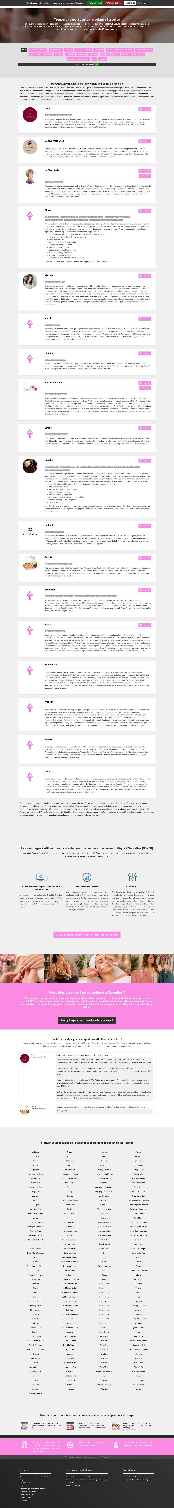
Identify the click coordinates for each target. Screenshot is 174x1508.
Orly (104, 1253)
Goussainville (70, 1222)
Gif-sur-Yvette (69, 1213)
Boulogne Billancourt (35, 1227)
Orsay (104, 1257)
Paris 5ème (104, 1350)
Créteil (35, 1363)
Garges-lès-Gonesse (70, 1200)
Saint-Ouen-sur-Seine (138, 1235)
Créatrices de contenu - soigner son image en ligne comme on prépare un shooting (137, 1425)
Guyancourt (69, 1227)
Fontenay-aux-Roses (70, 1174)
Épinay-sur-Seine (35, 1393)
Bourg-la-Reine (35, 1231)
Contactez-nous (25, 1498)
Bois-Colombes (35, 1209)
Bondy (35, 1218)
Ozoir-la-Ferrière (104, 1266)
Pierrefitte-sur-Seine (104, 1371)
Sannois (138, 1240)
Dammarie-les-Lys (35, 1367)
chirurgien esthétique (38, 50)
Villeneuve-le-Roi (138, 1345)
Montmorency (104, 1196)
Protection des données (28, 1492)
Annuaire (23, 1477)
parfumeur (93, 54)
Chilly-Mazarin (35, 1310)
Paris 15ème (104, 1306)
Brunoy (35, 1244)
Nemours (104, 1218)
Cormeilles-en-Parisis (35, 1350)
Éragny (69, 1152)
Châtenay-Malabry (35, 1279)
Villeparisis (138, 1354)
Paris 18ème (104, 1319)
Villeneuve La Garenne (138, 1341)
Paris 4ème (104, 1345)
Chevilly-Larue (35, 1306)
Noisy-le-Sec (104, 1249)
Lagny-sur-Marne (69, 1266)
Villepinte (138, 1358)
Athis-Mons (35, 1178)
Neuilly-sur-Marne (104, 1227)
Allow (96, 65)
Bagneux (35, 1192)
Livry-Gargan (70, 1350)
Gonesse (70, 1218)
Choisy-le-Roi (35, 1314)
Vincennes (138, 1376)
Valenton (138, 1310)
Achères (35, 1152)
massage (81, 54)
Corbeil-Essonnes (35, 1345)
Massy (69, 1385)
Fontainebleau (70, 1170)
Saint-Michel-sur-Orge (138, 1227)
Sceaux (138, 1257)
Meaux (104, 1152)
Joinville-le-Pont (70, 1249)
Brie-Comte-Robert (35, 1240)
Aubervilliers (35, 1183)
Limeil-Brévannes (69, 1345)
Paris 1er (104, 1328)
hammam (58, 54)
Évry (69, 1165)
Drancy (35, 1376)
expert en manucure (144, 50)
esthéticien (98, 50)
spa (94, 59)
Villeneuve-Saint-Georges (138, 1350)
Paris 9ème (104, 1367)
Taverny (138, 1288)
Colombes (35, 1332)
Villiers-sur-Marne (138, 1371)
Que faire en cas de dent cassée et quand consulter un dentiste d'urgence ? (46, 1425)
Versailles (138, 1323)
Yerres (138, 1389)
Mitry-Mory (104, 1165)
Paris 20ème (104, 1332)
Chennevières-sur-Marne (35, 1301)
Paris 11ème (104, 1288)
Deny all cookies (114, 3)
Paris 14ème (104, 1301)
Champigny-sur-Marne (35, 1266)
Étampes (69, 1161)
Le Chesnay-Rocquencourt (70, 1279)
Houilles (70, 1235)
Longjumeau (70, 1358)
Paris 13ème (104, 1297)
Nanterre (104, 1213)
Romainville (138, 1174)
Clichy (35, 1323)
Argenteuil (35, 1170)
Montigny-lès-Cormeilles (104, 1192)
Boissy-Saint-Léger (35, 1213)
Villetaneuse (138, 1363)
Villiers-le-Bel (138, 1367)
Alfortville (35, 1156)
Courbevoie (35, 1358)
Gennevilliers (70, 1205)
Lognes (70, 1354)
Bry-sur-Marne (35, 1249)
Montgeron (104, 1183)
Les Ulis (70, 1332)
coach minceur (56, 50)
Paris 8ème (104, 1363)
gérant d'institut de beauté (40, 54)
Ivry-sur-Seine (70, 1244)
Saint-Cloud (138, 1187)
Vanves (138, 1314)
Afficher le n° (146, 176)
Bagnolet (35, 1196)
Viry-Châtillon (139, 1380)
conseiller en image (83, 50)
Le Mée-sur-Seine (70, 1288)
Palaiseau (104, 1271)
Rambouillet (138, 1161)
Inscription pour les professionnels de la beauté (87, 1020)
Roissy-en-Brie (138, 1170)
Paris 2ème (104, 1336)
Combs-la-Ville (35, 1336)
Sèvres (138, 1266)
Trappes (138, 1301)
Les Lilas (70, 1319)
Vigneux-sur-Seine (138, 1328)
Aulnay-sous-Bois (35, 1187)
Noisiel (104, 1240)
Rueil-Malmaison (138, 1183)
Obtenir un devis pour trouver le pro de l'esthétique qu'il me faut (87, 935)
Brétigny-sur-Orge (35, 1235)
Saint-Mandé (138, 1218)
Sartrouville (138, 1244)
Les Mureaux (70, 1323)
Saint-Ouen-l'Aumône (138, 1231)
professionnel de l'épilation (78, 59)
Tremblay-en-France (138, 1306)
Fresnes (70, 1187)
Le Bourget (70, 1275)
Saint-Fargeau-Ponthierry (138, 1205)
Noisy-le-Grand (104, 1244)
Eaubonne (35, 1385)
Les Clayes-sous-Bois (70, 1314)
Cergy (35, 1262)
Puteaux (138, 1156)
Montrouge (104, 1205)
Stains (138, 1275)
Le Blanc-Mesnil (70, 1271)
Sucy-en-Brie (138, 1279)
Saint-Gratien (138, 1213)
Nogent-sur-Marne (104, 1235)
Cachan (35, 1257)
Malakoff (69, 1371)
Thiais (138, 1292)
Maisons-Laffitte (70, 1367)
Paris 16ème (104, 1310)
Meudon (104, 1161)
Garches (70, 1196)
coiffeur (68, 50)
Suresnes (138, 1284)
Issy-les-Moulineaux (69, 1240)
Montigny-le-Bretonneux (104, 1187)
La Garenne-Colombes (69, 1262)
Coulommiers (35, 1354)
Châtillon (35, 1284)
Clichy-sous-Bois (35, 1328)
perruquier (105, 54)
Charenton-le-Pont (35, 1275)
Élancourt (35, 1389)
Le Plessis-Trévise (70, 1301)
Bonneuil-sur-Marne (35, 1222)
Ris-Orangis (138, 1165)
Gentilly (70, 1209)
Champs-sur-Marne (35, 1271)
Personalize (130, 3)
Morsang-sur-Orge (104, 1209)
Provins (138, 1152)
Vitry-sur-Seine (138, 1385)
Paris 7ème (104, 1358)
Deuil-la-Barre (35, 1371)
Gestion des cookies (27, 1495)
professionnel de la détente (133, 54)
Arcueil (35, 1165)
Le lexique (23, 1500)
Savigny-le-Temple (138, 1249)
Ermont (70, 1156)
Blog (21, 1486)
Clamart (35, 1319)
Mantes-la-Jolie (70, 1376)
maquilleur (70, 54)
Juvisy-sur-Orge (70, 1253)
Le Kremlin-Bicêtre (70, 1284)
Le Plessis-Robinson (70, 1297)
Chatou (35, 1288)
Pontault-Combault (104, 1385)
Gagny (69, 1192)
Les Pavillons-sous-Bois (70, 1328)
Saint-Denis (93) (138, 1196)
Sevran (138, 1262)
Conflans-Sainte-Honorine (35, 1341)
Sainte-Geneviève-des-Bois (138, 1200)
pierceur (115, 54)
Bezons (35, 1200)
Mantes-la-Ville (70, 1380)
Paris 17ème (104, 1314)
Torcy (138, 1297)
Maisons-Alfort (70, 1363)
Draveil (35, 1380)
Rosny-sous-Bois (138, 1178)
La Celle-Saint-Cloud (70, 1257)
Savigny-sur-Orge (138, 1253)
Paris (104, 1279)
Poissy (104, 1380)
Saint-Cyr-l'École (138, 1192)
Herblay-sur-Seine (70, 1231)
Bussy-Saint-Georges (35, 1253)
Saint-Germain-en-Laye (138, 1209)
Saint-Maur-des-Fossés (138, 1222)
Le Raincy (70, 1310)
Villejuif (138, 1332)
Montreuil (104, 1200)
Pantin (104, 1275)
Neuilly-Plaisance (104, 1222)
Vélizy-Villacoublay (139, 1319)
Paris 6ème (104, 1354)
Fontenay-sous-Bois (70, 1178)
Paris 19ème (104, 1323)
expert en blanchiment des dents (120, 50)
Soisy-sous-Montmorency (138, 1271)
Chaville (35, 1292)
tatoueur (102, 59)
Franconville (69, 1183)
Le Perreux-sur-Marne (70, 1292)
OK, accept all (95, 3)
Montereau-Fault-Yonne (104, 1174)
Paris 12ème (104, 1292)
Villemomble (138, 1336)
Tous (24, 50)
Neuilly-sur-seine (104, 1231)
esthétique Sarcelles (73, 1486)
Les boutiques (25, 1483)
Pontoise (104, 1389)
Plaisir (104, 1376)
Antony (35, 1161)
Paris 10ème (104, 1284)
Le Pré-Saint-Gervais (70, 1306)
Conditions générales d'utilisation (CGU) (33, 1489)
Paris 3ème (104, 1341)
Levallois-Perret (70, 1336)
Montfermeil (104, 1178)
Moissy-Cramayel (104, 1170)
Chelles (35, 1297)
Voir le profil (145, 109)
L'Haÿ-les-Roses (70, 1341)
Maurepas (70, 1389)
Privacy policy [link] (142, 3)
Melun (104, 1156)
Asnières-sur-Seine (35, 1174)
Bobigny (36, 1205)
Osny (104, 1262)
